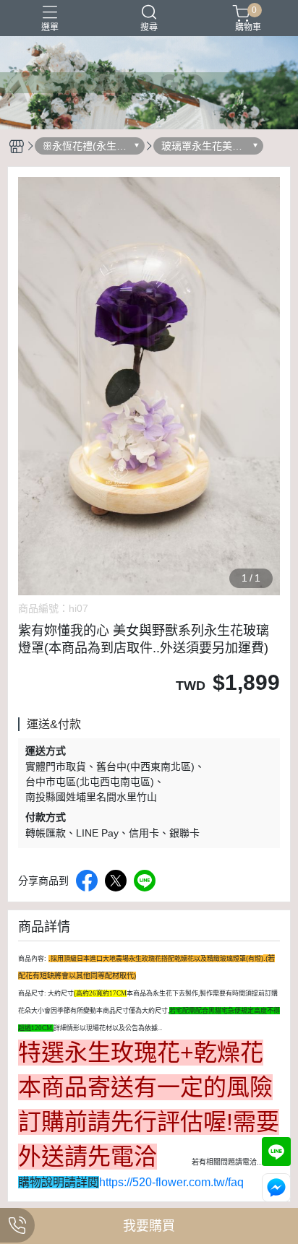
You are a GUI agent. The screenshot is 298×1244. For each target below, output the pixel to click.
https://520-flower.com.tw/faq (171, 1182)
